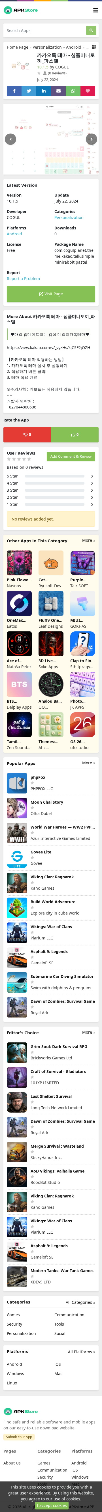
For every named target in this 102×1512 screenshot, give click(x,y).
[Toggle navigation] (96, 10)
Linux (12, 1383)
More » (88, 540)
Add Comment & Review (71, 456)
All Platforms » (81, 1351)
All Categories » (80, 1302)
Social (59, 1333)
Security (14, 1324)
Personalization (47, 47)
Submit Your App (19, 1436)
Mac (58, 1373)
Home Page (17, 47)
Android (73, 47)
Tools (59, 1324)
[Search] (91, 30)
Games (13, 1314)
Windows (15, 1373)
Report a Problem (23, 278)
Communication (69, 1314)
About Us (12, 1463)
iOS (57, 1364)
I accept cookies (52, 1505)
